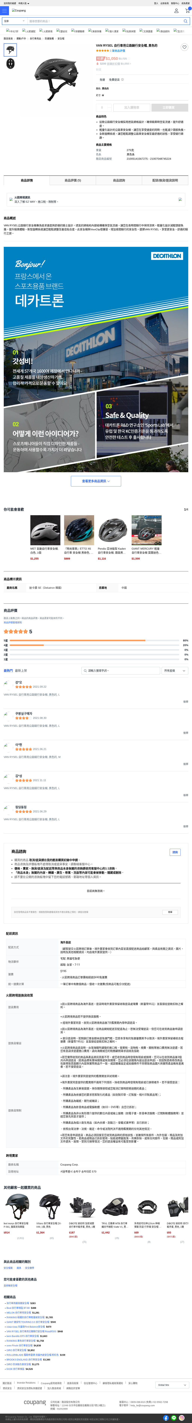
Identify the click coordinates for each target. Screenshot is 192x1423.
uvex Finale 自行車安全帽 (19, 1345)
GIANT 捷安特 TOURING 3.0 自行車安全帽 (28, 1322)
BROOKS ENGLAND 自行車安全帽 (24, 1359)
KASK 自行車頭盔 (15, 1369)
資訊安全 (7, 1388)
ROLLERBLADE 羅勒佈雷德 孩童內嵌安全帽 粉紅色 (33, 1355)
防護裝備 (49, 38)
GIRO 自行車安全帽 (16, 1350)
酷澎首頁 (8, 38)
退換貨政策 (72, 1383)
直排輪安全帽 (10, 1285)
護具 (19, 1268)
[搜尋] (186, 21)
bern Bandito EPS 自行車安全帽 (23, 1336)
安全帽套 (8, 1268)
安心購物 (132, 1383)
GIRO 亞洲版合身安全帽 (19, 1364)
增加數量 (109, 109)
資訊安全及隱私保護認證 (29, 1388)
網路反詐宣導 (73, 1388)
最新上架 (21, 670)
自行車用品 (35, 38)
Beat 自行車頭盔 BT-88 (18, 1308)
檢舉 (170, 912)
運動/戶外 (21, 38)
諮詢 (175, 852)
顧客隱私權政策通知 (113, 1383)
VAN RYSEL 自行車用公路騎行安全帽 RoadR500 (31, 1331)
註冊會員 (164, 3)
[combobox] (175, 670)
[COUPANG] (35, 1403)
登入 (156, 3)
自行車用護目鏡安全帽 (18, 1303)
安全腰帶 (29, 1268)
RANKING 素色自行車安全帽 (21, 1341)
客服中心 (175, 3)
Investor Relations (26, 1382)
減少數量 (109, 106)
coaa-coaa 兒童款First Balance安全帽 (26, 1327)
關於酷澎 (7, 1383)
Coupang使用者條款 (51, 1383)
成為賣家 (186, 3)
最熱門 (8, 670)
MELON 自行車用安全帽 (19, 1312)
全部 (6, 21)
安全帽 (61, 38)
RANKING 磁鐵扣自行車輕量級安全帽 (25, 1317)
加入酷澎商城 (54, 1388)
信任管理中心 (90, 1383)
